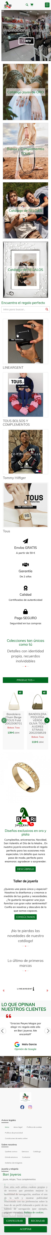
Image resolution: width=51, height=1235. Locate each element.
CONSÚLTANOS (25, 917)
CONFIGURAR (14, 1220)
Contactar (26, 1157)
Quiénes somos (11, 1151)
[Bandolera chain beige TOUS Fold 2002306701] (12, 700)
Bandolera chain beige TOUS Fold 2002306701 (13, 718)
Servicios (25, 1151)
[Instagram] (30, 1108)
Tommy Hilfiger (14, 478)
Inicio (7, 1127)
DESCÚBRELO (25, 869)
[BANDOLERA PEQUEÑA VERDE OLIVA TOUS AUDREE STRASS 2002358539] (36, 700)
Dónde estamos (11, 1157)
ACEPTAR (25, 1229)
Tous (6, 531)
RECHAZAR (38, 1220)
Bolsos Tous (13, 727)
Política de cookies (33, 1212)
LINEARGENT (13, 367)
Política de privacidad (14, 1133)
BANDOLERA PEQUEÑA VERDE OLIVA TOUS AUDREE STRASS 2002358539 (37, 723)
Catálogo (37, 1151)
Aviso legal (18, 1127)
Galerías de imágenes (13, 1163)
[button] (19, 700)
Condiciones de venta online (16, 1138)
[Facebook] (22, 1108)
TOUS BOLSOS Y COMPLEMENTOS (16, 422)
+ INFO (26, 40)
